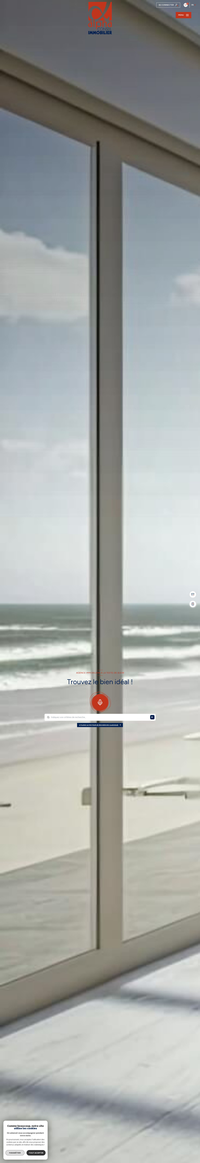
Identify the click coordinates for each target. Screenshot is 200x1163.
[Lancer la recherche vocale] (100, 702)
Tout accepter (36, 1153)
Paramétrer (15, 1153)
